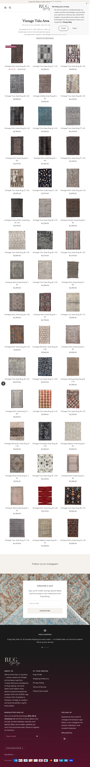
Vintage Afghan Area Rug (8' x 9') (73, 445)
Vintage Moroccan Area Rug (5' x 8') (45, 348)
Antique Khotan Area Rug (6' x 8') (73, 221)
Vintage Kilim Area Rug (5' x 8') (45, 508)
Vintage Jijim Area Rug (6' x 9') (17, 66)
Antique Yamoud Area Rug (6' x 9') (73, 380)
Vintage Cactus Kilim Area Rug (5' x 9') (17, 221)
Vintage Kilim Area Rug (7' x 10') (17, 412)
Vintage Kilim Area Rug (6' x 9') (17, 128)
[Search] (10, 8)
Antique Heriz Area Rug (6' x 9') (17, 283)
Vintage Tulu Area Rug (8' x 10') (45, 476)
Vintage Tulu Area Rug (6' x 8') (73, 66)
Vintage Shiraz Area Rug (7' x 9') (17, 477)
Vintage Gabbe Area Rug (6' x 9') (45, 97)
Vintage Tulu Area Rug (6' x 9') (73, 96)
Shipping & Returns (41, 679)
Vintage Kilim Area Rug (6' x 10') (17, 159)
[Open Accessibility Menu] (3, 383)
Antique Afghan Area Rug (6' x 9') (45, 541)
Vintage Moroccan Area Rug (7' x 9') (17, 445)
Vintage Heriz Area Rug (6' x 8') (17, 314)
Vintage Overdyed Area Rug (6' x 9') (45, 445)
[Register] (37, 736)
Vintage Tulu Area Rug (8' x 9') (17, 252)
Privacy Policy (38, 683)
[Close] (87, 3)
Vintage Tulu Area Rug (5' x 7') (73, 314)
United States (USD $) (13, 748)
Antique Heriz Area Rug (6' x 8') (73, 348)
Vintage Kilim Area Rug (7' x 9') (45, 190)
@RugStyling (66, 733)
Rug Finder (37, 674)
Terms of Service (39, 687)
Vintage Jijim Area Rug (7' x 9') (73, 158)
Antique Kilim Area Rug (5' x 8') (72, 477)
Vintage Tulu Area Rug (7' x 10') (45, 379)
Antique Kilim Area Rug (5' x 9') (73, 540)
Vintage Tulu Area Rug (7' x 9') (45, 66)
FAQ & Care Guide (40, 691)
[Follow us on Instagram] (64, 739)
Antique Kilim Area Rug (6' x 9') (45, 315)
